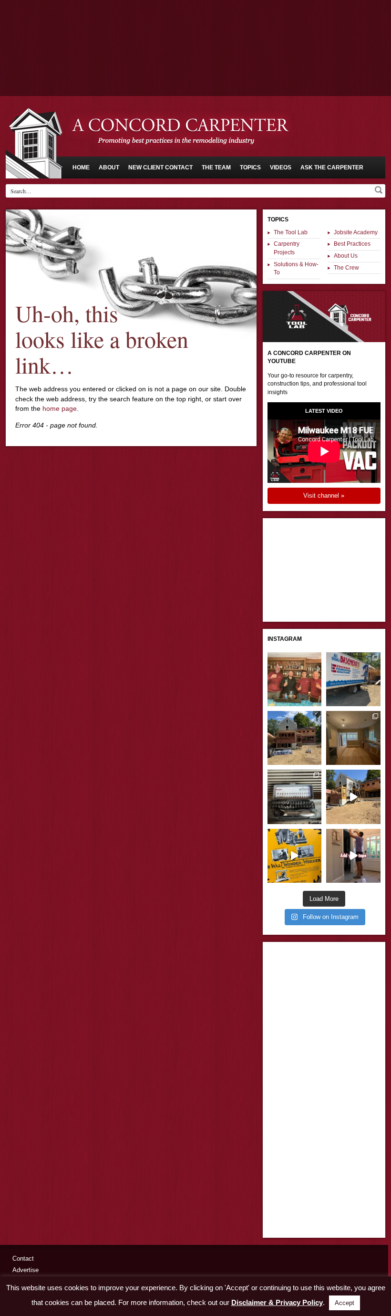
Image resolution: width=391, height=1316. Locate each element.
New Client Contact (160, 167)
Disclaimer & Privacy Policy (277, 1302)
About (109, 167)
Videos (280, 167)
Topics (250, 167)
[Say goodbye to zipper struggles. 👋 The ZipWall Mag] (353, 856)
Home (81, 167)
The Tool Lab (291, 232)
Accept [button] (344, 1302)
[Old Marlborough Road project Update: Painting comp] (353, 738)
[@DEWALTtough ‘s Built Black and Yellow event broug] (294, 856)
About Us (346, 255)
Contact (23, 1258)
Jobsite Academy (356, 232)
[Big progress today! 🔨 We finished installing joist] (353, 797)
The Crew (346, 267)
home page (59, 408)
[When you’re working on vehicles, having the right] (294, 797)
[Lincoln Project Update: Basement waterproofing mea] (353, 679)
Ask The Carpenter (331, 167)
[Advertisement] (195, 26)
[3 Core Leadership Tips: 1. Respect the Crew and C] (294, 679)
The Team (216, 167)
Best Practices (352, 243)
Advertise (25, 1270)
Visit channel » (323, 495)
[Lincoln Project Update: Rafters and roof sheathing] (294, 738)
